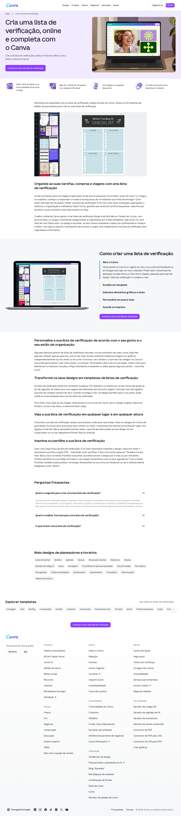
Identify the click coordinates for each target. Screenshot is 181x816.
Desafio (59, 609)
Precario (118, 609)
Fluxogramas (41, 572)
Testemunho (85, 609)
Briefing (31, 609)
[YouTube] (67, 810)
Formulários (140, 566)
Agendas (69, 560)
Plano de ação (127, 572)
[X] (61, 810)
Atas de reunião (124, 566)
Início (7, 13)
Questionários (79, 572)
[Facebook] (45, 810)
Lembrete (71, 609)
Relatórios (115, 560)
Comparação (45, 609)
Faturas (81, 560)
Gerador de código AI (44, 566)
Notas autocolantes (97, 560)
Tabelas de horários (44, 578)
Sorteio (170, 609)
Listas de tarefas (42, 560)
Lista (22, 609)
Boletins (58, 560)
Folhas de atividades (60, 572)
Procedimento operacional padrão (97, 566)
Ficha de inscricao (103, 609)
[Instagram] (40, 810)
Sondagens (73, 566)
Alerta (129, 609)
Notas (61, 566)
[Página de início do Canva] (12, 5)
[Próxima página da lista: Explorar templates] (173, 609)
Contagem (11, 609)
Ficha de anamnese (144, 609)
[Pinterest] (56, 810)
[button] (65, 5)
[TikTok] (51, 810)
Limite (160, 609)
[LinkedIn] (35, 810)
